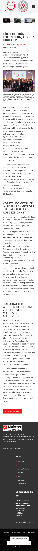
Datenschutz (22, 484)
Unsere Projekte (23, 469)
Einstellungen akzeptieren (19, 538)
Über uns (21, 465)
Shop (19, 476)
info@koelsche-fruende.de (25, 522)
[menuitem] (32, 6)
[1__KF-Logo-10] (16, 6)
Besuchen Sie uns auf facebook (13, 448)
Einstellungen (19, 547)
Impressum (22, 480)
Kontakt (20, 473)
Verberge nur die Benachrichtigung (19, 543)
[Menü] (32, 6)
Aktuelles (21, 461)
